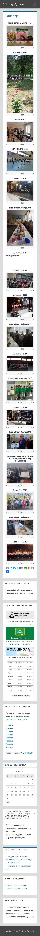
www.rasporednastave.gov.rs (16, 719)
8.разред (9, 747)
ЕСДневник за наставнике (16, 888)
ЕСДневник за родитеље (16, 885)
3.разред (9, 731)
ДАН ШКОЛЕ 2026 (15, 863)
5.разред (9, 738)
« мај (7, 802)
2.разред (9, 728)
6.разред (9, 741)
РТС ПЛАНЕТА (27, 753)
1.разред (9, 725)
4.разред (9, 734)
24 (8, 795)
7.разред (9, 744)
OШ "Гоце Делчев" (14, 4)
